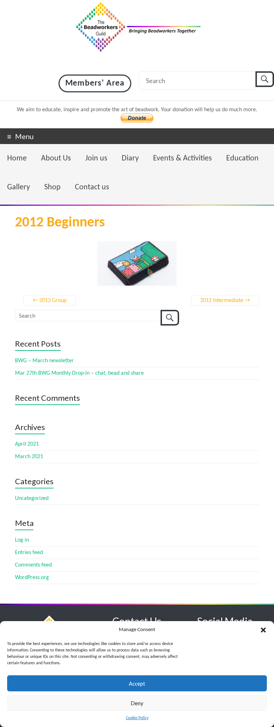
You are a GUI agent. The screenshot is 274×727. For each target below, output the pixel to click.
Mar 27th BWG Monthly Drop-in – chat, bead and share (79, 373)
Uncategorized (32, 498)
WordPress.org (32, 577)
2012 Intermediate (225, 300)
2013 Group (49, 300)
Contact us (92, 187)
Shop (52, 187)
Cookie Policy (137, 718)
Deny (137, 703)
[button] (263, 630)
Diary (130, 158)
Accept (137, 683)
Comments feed (33, 565)
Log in (22, 540)
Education (242, 158)
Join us (96, 158)
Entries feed (29, 553)
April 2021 (27, 444)
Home (17, 158)
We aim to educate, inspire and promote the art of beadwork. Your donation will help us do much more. (137, 110)
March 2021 (29, 457)
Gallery (18, 187)
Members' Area (95, 83)
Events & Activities (182, 158)
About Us (56, 158)
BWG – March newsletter (44, 361)
